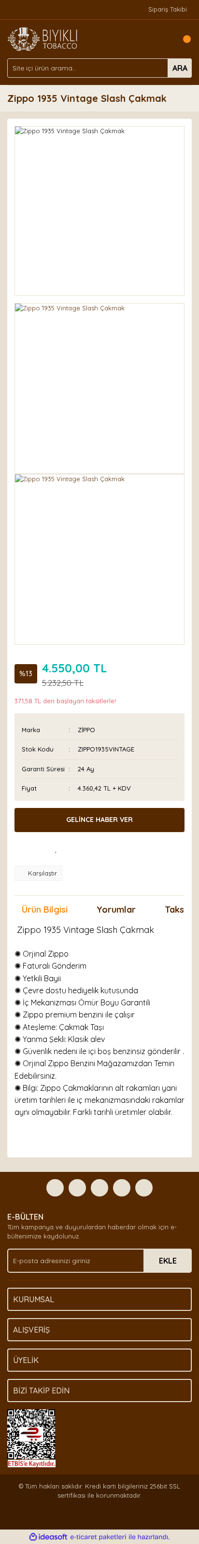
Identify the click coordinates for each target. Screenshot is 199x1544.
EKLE (168, 1261)
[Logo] (42, 38)
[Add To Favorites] (56, 849)
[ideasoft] (48, 1537)
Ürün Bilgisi (45, 909)
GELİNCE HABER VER (99, 819)
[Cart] (182, 39)
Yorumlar (116, 909)
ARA (179, 68)
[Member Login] (162, 39)
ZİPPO (86, 730)
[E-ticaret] (98, 1537)
